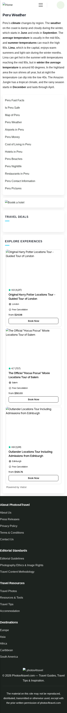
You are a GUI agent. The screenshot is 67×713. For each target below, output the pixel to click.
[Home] (8, 5)
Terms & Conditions (12, 532)
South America (9, 656)
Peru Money (12, 137)
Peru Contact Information (20, 181)
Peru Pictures (13, 188)
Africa (3, 643)
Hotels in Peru (13, 151)
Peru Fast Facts (14, 100)
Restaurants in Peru (17, 173)
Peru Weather (13, 122)
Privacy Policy (8, 526)
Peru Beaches (13, 158)
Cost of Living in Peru (18, 144)
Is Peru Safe (12, 107)
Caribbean (6, 650)
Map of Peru (12, 115)
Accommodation (10, 611)
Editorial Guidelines (12, 558)
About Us (5, 512)
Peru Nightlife (13, 166)
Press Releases (9, 519)
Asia (2, 636)
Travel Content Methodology (17, 571)
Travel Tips (6, 604)
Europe (4, 630)
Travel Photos (8, 591)
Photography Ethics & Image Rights (21, 565)
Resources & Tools (11, 597)
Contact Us (7, 539)
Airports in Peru (14, 129)
